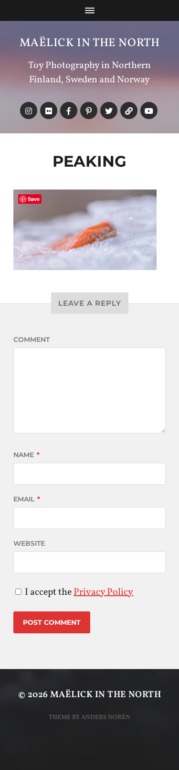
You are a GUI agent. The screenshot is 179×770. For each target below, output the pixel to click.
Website (29, 543)
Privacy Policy (103, 592)
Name (26, 454)
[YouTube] (149, 110)
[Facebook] (68, 110)
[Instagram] (28, 110)
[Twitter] (108, 110)
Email (26, 499)
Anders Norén (105, 717)
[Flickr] (48, 110)
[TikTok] (128, 110)
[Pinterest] (88, 110)
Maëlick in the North (90, 43)
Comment (31, 339)
